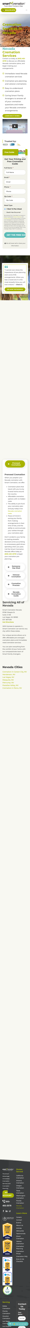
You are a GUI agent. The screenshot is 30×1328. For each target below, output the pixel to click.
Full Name (8, 168)
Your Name (21, 1313)
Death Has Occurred (13, 212)
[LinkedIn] (7, 1211)
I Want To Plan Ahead (14, 209)
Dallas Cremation (6, 1307)
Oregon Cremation (20, 1187)
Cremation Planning (20, 1247)
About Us (19, 1225)
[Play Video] (15, 126)
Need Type (8, 205)
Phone (7, 187)
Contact (19, 1220)
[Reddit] (10, 1211)
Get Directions (8, 622)
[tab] (15, 464)
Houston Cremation (6, 1317)
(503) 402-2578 (10, 554)
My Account (7, 1194)
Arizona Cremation (20, 1182)
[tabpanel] (15, 516)
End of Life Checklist (20, 1260)
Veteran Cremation (20, 1242)
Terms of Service (17, 216)
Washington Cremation (20, 1197)
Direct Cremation (20, 1237)
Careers (19, 1217)
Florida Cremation (20, 1202)
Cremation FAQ (21, 1256)
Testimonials (20, 1233)
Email (7, 177)
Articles (19, 1228)
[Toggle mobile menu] (27, 10)
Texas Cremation (20, 1192)
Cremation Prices (20, 1252)
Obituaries (20, 1231)
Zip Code (8, 196)
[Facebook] (3, 1211)
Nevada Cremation (20, 1207)
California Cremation (20, 1177)
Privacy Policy (7, 218)
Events (18, 1222)
